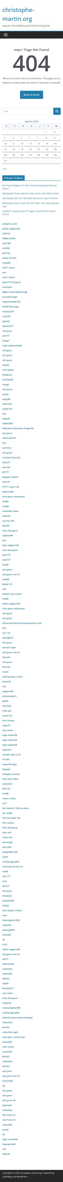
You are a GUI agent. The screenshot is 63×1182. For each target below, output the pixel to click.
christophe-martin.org (31, 1173)
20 (30, 149)
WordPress (22, 1176)
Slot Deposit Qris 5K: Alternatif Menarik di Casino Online (30, 198)
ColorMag (7, 1176)
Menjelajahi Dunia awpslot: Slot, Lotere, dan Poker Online (30, 193)
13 (30, 143)
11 (14, 143)
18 (14, 149)
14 (39, 143)
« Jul (4, 168)
